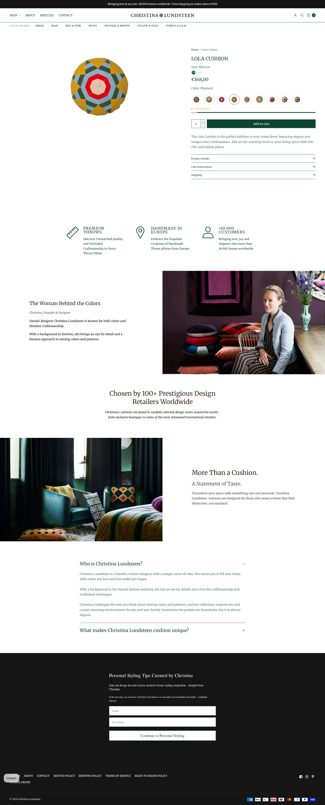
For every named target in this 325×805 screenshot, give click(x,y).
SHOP (13, 15)
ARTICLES (47, 15)
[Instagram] (307, 776)
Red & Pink (73, 26)
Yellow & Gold (147, 26)
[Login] (295, 15)
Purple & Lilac (176, 26)
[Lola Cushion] (196, 99)
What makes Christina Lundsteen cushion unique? (134, 630)
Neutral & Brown (117, 26)
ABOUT (30, 15)
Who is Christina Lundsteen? (111, 564)
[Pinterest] (313, 776)
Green (39, 26)
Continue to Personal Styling (163, 735)
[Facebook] (301, 776)
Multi (93, 26)
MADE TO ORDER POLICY (150, 776)
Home (194, 49)
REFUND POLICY (64, 776)
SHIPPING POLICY (90, 776)
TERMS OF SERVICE (118, 776)
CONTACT (65, 15)
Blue (55, 26)
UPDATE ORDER (19, 782)
